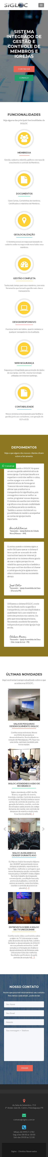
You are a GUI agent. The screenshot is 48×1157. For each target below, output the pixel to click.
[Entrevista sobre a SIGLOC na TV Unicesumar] (24, 908)
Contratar (24, 69)
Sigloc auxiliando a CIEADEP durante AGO (24, 854)
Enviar (24, 1068)
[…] (32, 813)
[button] (3, 827)
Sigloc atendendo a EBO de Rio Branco (24, 784)
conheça (24, 78)
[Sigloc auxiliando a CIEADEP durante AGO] (24, 834)
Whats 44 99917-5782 (24, 1132)
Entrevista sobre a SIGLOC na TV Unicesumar (24, 928)
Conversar (10, 466)
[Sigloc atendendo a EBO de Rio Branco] (24, 764)
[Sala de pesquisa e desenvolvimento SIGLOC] (24, 705)
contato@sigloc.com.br (24, 1119)
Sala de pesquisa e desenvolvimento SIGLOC (24, 725)
